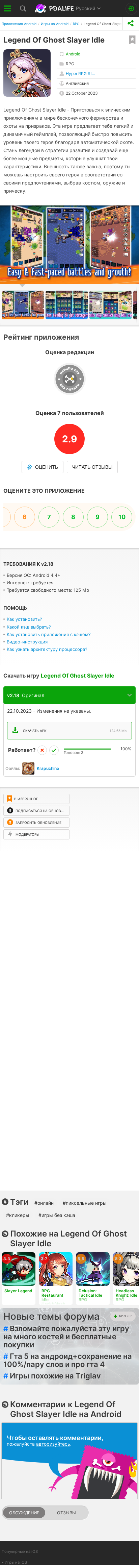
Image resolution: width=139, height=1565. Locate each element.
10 (122, 516)
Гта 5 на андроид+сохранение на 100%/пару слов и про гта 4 (67, 1360)
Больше (125, 1316)
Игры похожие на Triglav (52, 1376)
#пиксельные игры (85, 1203)
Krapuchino (48, 768)
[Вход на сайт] (131, 9)
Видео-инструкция (27, 641)
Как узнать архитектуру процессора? (47, 649)
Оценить (46, 467)
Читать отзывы (92, 467)
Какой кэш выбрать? (29, 627)
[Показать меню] (7, 8)
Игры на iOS (16, 1562)
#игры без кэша (56, 1215)
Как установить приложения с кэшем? (49, 634)
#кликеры (17, 1215)
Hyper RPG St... (80, 73)
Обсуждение (24, 1512)
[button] (67, 305)
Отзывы (66, 1512)
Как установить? (24, 619)
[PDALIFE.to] (55, 8)
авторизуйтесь (53, 1444)
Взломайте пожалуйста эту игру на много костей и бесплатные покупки (66, 1336)
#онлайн (44, 1203)
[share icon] (130, 23)
